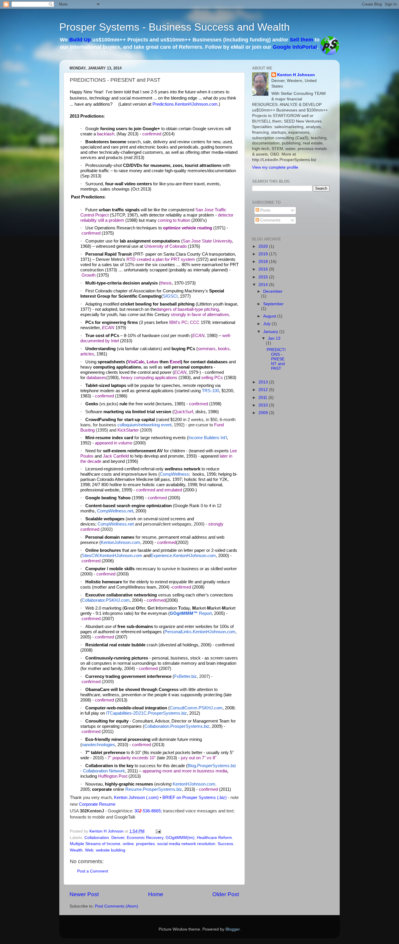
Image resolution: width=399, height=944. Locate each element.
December (272, 291)
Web (89, 850)
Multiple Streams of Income (95, 844)
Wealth (76, 850)
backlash (105, 134)
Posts (264, 210)
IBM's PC (178, 322)
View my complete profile (275, 167)
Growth (88, 275)
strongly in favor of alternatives (200, 314)
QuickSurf (183, 411)
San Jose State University (207, 241)
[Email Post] (158, 831)
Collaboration (96, 837)
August (270, 316)
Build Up (80, 40)
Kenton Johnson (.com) (136, 797)
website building (110, 850)
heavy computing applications (149, 377)
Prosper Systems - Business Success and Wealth (174, 27)
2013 (264, 382)
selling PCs (212, 377)
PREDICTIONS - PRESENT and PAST (276, 359)
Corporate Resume (97, 804)
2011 (263, 397)
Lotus (152, 362)
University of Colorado (165, 246)
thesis (166, 283)
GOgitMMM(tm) (180, 837)
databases (96, 377)
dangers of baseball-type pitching (187, 309)
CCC (195, 322)
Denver (117, 837)
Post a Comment (92, 871)
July (267, 324)
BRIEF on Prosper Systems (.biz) (194, 797)
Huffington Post (112, 776)
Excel (175, 362)
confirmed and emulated (159, 490)
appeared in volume (113, 443)
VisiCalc (136, 362)
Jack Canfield (116, 456)
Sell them (301, 40)
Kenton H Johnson (296, 75)
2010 (264, 405)
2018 (264, 261)
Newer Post (84, 894)
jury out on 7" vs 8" (198, 757)
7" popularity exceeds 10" (131, 757)
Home (155, 894)
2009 (264, 413)
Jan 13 (274, 338)
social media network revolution (186, 844)
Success (225, 844)
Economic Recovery (145, 837)
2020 (264, 246)
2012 (264, 390)
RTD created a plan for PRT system (160, 259)
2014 (264, 284)
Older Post (225, 894)
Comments (269, 220)
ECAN (108, 327)
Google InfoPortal (295, 47)
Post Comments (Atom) (116, 906)
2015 (264, 277)
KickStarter (128, 430)
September (273, 304)
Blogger (232, 929)
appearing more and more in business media (185, 771)
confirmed (151, 134)
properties (145, 844)
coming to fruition (174, 220)
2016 (264, 269)
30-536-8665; (148, 811)
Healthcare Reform (214, 837)
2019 (264, 254)
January (271, 331)
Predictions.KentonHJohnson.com (185, 104)
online (128, 844)
